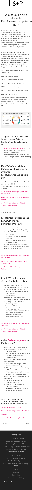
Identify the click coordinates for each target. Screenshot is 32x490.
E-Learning (4, 414)
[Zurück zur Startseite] (16, 3)
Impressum (16, 472)
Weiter (28, 423)
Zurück (5, 423)
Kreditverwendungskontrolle (16, 418)
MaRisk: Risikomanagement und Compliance (15, 411)
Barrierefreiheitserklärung (16, 478)
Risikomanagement (17, 340)
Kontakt (16, 469)
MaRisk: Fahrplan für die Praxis (11, 407)
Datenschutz (16, 475)
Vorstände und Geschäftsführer (13, 148)
